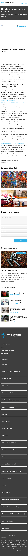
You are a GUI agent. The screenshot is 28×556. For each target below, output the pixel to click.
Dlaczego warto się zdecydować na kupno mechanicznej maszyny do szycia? (12, 204)
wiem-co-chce (5, 45)
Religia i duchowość (9, 464)
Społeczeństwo (7, 478)
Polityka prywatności (7, 350)
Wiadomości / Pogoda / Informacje (13, 514)
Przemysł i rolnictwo (9, 450)
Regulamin (4, 353)
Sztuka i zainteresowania (10, 499)
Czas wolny (15, 45)
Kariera (4, 414)
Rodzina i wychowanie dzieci (11, 471)
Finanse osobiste (7, 393)
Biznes (4, 364)
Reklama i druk (7, 457)
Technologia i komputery (10, 507)
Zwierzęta (5, 528)
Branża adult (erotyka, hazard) (12, 371)
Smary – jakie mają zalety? (17, 293)
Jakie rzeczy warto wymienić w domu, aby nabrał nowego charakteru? (18, 309)
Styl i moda (6, 492)
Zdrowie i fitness (7, 521)
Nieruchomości (7, 428)
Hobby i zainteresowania (10, 400)
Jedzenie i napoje (8, 407)
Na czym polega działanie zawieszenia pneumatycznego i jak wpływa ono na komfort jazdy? (18, 318)
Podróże (5, 435)
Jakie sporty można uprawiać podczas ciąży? (13, 185)
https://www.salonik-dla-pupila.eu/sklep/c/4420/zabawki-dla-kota (13, 143)
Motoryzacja (6, 421)
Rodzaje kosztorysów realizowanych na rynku (16, 301)
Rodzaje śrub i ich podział (9, 270)
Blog (2, 347)
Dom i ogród (6, 378)
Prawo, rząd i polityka (9, 443)
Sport (4, 485)
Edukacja (5, 386)
